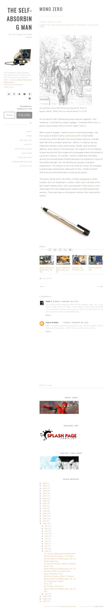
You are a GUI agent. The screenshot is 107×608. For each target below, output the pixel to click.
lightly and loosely (67, 135)
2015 (45, 511)
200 (45, 591)
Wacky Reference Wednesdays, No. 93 (60, 579)
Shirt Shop (27, 153)
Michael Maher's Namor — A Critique (59, 556)
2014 (45, 513)
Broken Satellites (51, 561)
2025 (45, 486)
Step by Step (26, 166)
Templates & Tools (23, 149)
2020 (45, 498)
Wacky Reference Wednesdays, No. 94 (60, 569)
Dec (46, 526)
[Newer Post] (42, 286)
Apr (46, 546)
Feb (46, 551)
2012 (45, 518)
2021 (45, 496)
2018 (45, 503)
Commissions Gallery (22, 162)
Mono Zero (48, 584)
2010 (45, 523)
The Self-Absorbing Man (19, 18)
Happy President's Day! (53, 574)
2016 (45, 508)
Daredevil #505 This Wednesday (57, 571)
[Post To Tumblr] (65, 249)
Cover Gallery (25, 157)
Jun (46, 541)
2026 (45, 483)
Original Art (26, 140)
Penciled (51, 25)
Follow (24, 115)
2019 (45, 501)
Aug (46, 536)
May (47, 544)
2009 (45, 596)
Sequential (70, 25)
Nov (47, 529)
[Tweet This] (55, 249)
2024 (45, 488)
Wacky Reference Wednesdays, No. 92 (60, 589)
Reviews (60, 25)
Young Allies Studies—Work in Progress (60, 564)
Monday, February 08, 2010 (65, 301)
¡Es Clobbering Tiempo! (54, 581)
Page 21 (83, 108)
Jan (46, 594)
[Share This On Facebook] (50, 249)
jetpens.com (94, 185)
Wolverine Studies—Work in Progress (59, 576)
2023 (45, 491)
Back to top (46, 385)
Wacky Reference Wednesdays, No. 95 (60, 559)
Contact (28, 144)
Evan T (49, 301)
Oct (46, 531)
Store (29, 136)
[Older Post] (100, 286)
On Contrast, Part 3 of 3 (53, 586)
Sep (46, 533)
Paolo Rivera (52, 322)
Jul (46, 539)
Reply (48, 315)
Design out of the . (92, 606)
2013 (45, 516)
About (29, 131)
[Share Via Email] (70, 249)
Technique (81, 25)
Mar (46, 549)
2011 (45, 521)
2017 (45, 506)
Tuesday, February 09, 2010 (75, 322)
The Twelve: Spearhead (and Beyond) (59, 554)
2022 (45, 493)
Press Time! (49, 566)
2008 (45, 599)
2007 (45, 601)
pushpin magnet (49, 155)
